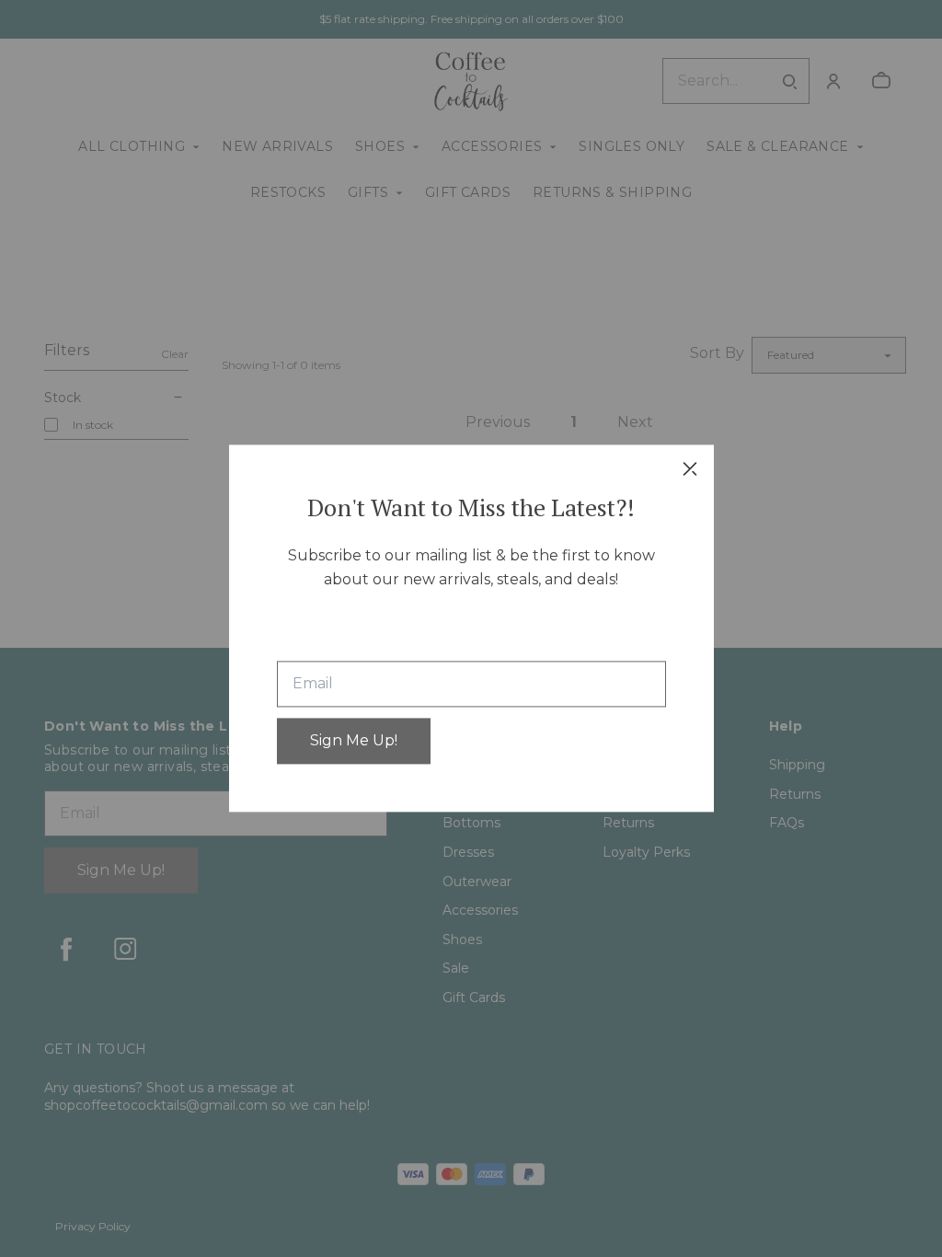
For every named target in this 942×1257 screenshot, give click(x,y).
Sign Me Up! (353, 741)
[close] (689, 468)
